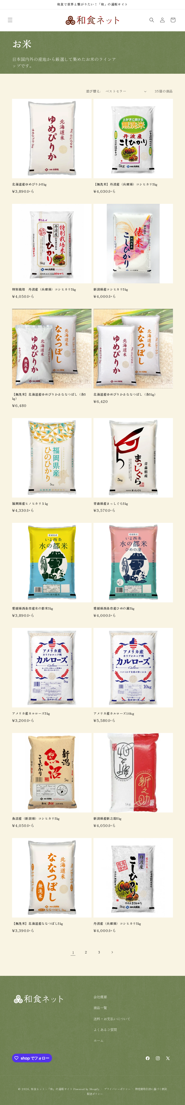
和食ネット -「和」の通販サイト (52, 1089)
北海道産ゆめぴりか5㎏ (29, 184)
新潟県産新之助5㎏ (107, 819)
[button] (10, 20)
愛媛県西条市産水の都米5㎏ (32, 608)
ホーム (98, 1040)
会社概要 (100, 996)
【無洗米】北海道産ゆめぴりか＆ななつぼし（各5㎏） (49, 397)
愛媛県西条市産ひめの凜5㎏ (114, 608)
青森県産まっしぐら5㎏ (110, 504)
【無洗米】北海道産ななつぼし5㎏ (37, 924)
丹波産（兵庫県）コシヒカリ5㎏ (117, 924)
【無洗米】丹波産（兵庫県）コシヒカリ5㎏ (125, 184)
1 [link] (73, 952)
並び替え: (93, 91)
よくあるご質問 (105, 1029)
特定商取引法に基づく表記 (151, 1089)
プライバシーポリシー (117, 1089)
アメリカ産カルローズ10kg (113, 714)
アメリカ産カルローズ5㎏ (31, 714)
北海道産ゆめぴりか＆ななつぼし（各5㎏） (125, 395)
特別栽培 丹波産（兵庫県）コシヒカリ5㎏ (44, 289)
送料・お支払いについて (112, 1018)
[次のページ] (112, 952)
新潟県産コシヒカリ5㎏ (110, 289)
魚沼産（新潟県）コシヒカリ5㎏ (36, 819)
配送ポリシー (95, 1094)
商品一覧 (100, 1007)
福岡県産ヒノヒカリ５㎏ (30, 504)
